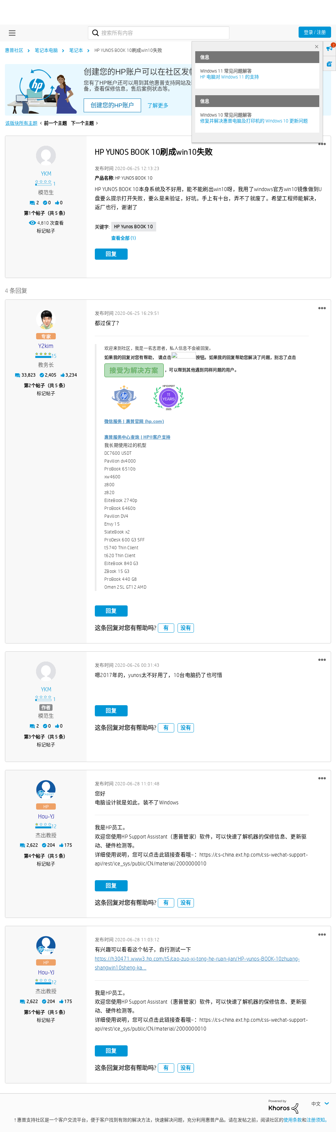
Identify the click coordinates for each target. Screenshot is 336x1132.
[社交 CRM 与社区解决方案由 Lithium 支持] (283, 1106)
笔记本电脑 (46, 50)
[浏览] (10, 33)
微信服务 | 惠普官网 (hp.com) (134, 421)
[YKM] (46, 155)
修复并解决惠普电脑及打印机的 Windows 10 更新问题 (254, 121)
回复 (111, 253)
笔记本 (76, 50)
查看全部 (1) (123, 238)
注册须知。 (317, 1120)
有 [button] (166, 627)
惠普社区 (14, 50)
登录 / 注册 (315, 32)
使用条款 (293, 1120)
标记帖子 (46, 231)
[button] (322, 144)
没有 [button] (185, 627)
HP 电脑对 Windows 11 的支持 (229, 77)
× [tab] (316, 46)
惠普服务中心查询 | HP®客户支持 (137, 437)
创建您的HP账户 (112, 105)
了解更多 (157, 105)
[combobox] (158, 32)
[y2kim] (46, 319)
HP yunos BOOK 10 (133, 226)
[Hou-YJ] (46, 790)
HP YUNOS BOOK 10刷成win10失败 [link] (128, 50)
